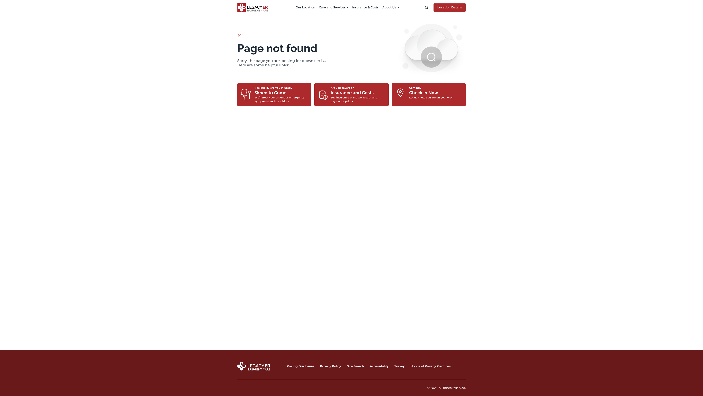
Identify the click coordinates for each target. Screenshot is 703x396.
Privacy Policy (330, 366)
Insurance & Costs (365, 7)
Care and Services (332, 7)
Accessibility (379, 366)
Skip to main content (17, 3)
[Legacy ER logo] (254, 7)
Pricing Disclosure (300, 366)
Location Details (449, 7)
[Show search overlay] (427, 7)
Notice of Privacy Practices (430, 366)
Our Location (305, 7)
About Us (389, 7)
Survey (399, 366)
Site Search (355, 366)
